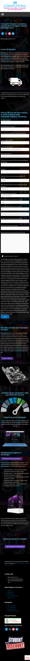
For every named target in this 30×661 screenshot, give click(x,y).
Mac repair (10, 590)
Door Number (4, 162)
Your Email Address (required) (8, 126)
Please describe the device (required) (9, 225)
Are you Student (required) (7, 140)
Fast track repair (11, 607)
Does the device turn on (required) (8, 193)
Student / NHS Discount (13, 610)
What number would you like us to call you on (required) (13, 133)
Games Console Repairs (13, 595)
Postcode (3, 169)
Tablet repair (11, 592)
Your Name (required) (6, 120)
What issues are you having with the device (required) (13, 244)
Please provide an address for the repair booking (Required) (14, 160)
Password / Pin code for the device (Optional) (11, 218)
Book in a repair (11, 605)
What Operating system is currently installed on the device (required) (14, 185)
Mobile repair (11, 594)
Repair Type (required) (6, 153)
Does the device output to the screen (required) (11, 199)
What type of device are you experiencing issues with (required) (13, 177)
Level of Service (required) (7, 147)
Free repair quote (12, 609)
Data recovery (11, 597)
